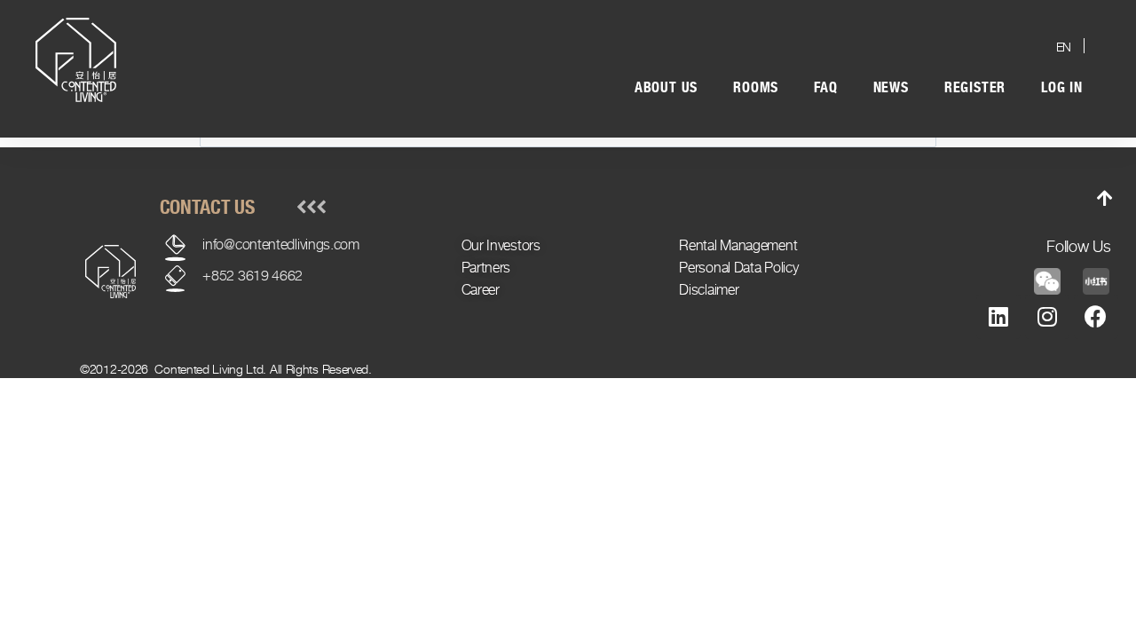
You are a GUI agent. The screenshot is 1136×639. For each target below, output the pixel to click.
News (891, 87)
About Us (666, 87)
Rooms (755, 87)
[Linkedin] (998, 317)
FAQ (825, 87)
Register (975, 87)
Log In (1062, 87)
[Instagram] (1047, 317)
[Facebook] (1096, 317)
